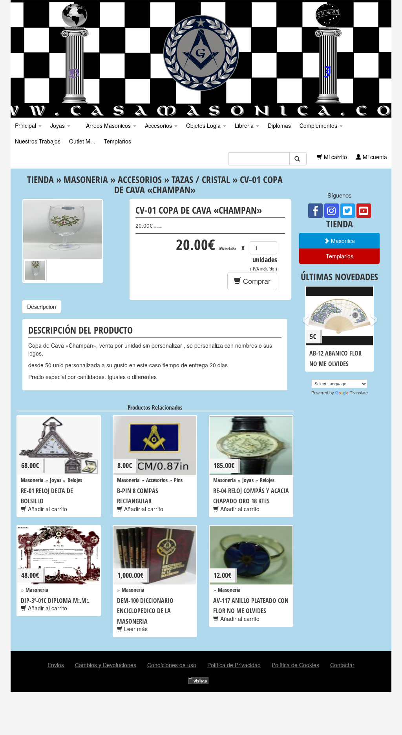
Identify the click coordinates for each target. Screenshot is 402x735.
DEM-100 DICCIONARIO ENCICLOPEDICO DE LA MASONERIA (145, 611)
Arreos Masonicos (108, 125)
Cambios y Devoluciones (105, 665)
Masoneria (86, 179)
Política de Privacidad (234, 665)
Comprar (255, 281)
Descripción (41, 306)
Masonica (342, 241)
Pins (178, 480)
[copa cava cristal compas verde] (35, 270)
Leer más (135, 629)
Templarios (117, 141)
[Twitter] (347, 210)
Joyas (58, 125)
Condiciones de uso (171, 665)
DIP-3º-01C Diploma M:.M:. (55, 600)
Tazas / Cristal (201, 179)
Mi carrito (334, 157)
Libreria (245, 125)
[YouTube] (363, 210)
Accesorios (159, 125)
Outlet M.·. (82, 141)
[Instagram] (331, 210)
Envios (56, 665)
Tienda (40, 179)
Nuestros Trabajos (37, 141)
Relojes (75, 480)
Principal (26, 125)
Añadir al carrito (46, 509)
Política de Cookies (295, 665)
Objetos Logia (204, 125)
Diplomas (279, 125)
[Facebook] (315, 210)
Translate (359, 392)
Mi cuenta (374, 157)
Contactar (342, 665)
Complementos (319, 125)
